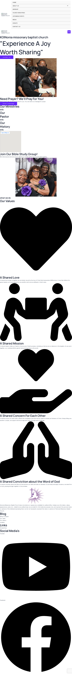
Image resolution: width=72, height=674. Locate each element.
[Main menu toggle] (69, 31)
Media (14, 19)
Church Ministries (19, 12)
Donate (15, 23)
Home (14, 2)
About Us (16, 6)
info (2, 109)
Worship (15, 9)
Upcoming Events (18, 16)
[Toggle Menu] (67, 5)
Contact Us (16, 26)
